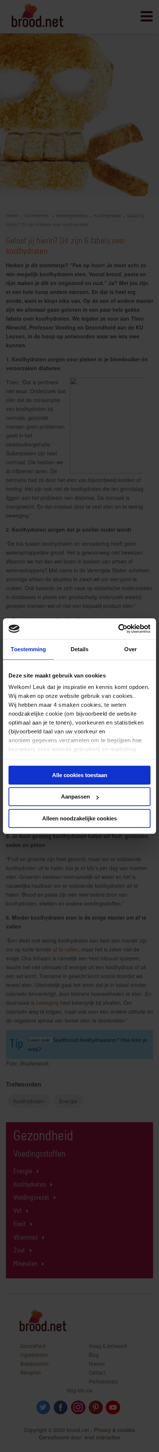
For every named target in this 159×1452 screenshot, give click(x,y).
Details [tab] (80, 649)
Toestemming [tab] (28, 649)
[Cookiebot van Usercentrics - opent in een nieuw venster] (118, 628)
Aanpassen (75, 796)
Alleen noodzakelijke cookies (79, 818)
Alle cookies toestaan (79, 775)
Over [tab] (130, 649)
